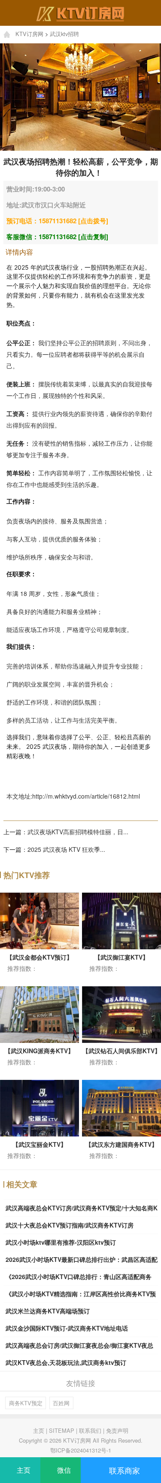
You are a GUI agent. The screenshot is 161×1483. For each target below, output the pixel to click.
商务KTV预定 (26, 1403)
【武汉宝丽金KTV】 (39, 1144)
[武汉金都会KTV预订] (43, 919)
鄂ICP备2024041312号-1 (80, 1450)
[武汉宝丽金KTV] (43, 1107)
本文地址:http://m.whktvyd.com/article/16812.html (73, 796)
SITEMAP (61, 1430)
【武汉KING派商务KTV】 (39, 1050)
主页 (38, 1430)
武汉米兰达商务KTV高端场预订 (48, 1311)
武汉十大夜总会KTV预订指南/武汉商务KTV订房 (70, 1225)
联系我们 (90, 1430)
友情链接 (80, 1383)
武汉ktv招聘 (64, 34)
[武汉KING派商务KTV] (43, 1013)
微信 (63, 1470)
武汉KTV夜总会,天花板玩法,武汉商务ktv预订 (66, 1362)
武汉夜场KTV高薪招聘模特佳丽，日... (77, 831)
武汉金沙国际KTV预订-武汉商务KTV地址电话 (67, 1328)
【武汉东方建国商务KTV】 (121, 1144)
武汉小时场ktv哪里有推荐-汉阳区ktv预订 (61, 1242)
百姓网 (61, 1403)
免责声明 (117, 1430)
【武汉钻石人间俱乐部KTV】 (121, 1050)
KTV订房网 (29, 34)
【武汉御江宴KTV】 (121, 957)
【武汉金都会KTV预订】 (39, 957)
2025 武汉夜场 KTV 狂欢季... (66, 849)
